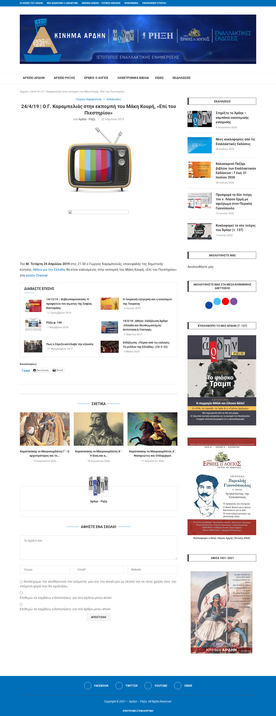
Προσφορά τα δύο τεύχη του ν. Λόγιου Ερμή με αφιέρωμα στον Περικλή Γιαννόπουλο (234, 201)
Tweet (25, 370)
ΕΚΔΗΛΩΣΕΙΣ (182, 78)
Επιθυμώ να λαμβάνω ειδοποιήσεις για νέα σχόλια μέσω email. (66, 598)
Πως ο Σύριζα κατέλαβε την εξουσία (69, 344)
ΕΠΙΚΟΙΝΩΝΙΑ (131, 3)
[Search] (254, 78)
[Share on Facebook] (94, 389)
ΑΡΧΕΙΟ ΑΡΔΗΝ (34, 78)
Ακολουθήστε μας (201, 267)
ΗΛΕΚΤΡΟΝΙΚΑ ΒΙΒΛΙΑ (133, 78)
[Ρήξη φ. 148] (33, 325)
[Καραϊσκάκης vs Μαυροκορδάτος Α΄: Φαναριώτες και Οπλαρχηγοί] (152, 429)
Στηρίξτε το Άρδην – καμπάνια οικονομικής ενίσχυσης (232, 117)
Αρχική (24, 91)
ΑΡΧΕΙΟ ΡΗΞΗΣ (64, 78)
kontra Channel (36, 275)
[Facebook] (247, 3)
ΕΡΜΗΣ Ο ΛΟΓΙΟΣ (96, 78)
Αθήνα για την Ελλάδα (48, 270)
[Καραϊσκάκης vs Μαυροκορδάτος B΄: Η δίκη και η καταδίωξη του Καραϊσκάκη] (99, 429)
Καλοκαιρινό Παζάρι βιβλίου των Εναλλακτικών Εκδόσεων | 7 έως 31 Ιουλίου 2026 (236, 170)
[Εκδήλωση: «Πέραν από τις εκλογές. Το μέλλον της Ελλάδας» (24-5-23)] (110, 347)
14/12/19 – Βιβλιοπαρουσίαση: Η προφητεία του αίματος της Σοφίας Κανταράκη (69, 304)
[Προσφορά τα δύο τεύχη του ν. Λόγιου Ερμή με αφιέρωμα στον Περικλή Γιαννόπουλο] (200, 201)
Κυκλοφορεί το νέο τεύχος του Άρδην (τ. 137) (236, 228)
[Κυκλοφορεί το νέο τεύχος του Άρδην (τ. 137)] (200, 231)
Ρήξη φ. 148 (54, 322)
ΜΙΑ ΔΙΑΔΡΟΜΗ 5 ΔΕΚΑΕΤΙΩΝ (62, 3)
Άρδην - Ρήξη (87, 119)
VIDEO (159, 78)
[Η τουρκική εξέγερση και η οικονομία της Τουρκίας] (110, 304)
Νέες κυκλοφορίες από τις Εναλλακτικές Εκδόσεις (235, 141)
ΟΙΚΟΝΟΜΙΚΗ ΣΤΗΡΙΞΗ (154, 3)
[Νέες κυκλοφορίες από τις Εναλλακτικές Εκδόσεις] (200, 145)
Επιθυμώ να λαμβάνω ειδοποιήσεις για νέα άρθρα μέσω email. (65, 609)
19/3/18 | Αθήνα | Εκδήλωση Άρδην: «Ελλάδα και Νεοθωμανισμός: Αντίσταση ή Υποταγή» (145, 325)
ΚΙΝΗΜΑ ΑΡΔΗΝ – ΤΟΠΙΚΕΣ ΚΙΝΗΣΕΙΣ (101, 3)
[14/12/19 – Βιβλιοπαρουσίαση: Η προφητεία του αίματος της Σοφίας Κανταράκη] (33, 306)
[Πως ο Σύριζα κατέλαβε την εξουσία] (33, 346)
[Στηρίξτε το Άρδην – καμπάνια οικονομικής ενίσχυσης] (200, 119)
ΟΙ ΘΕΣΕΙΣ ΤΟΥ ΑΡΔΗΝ (31, 3)
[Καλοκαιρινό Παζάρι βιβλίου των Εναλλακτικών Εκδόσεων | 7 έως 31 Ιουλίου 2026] (200, 170)
